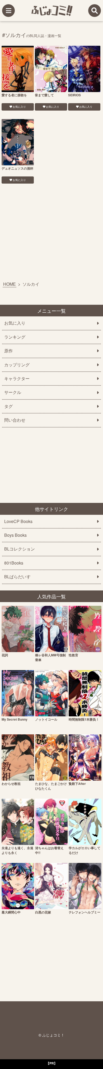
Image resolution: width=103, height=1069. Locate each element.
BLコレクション (19, 549)
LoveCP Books (18, 521)
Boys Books (15, 535)
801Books (13, 563)
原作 (8, 350)
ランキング (14, 337)
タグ (8, 406)
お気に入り (19, 106)
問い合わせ (14, 420)
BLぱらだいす (17, 576)
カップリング (17, 364)
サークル (12, 392)
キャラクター (17, 378)
